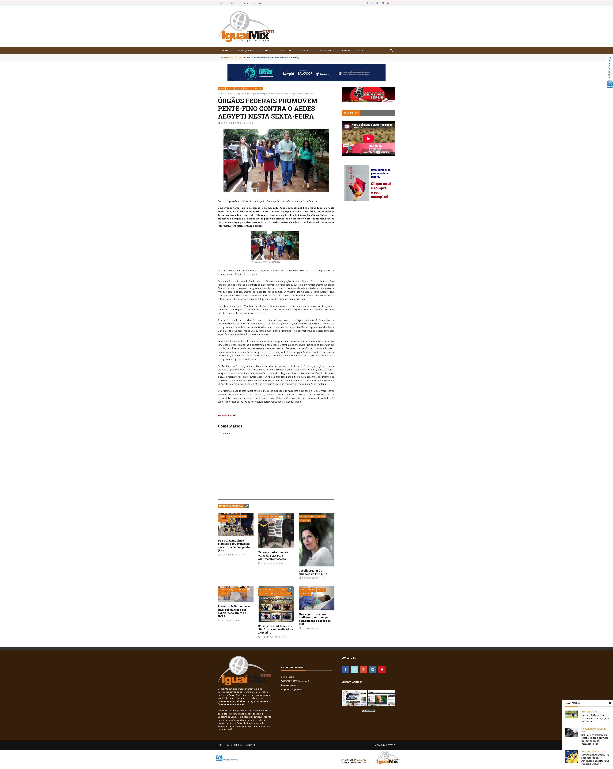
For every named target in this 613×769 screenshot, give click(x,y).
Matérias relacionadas (231, 506)
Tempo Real (257, 89)
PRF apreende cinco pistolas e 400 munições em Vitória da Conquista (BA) (234, 545)
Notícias (267, 50)
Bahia (222, 516)
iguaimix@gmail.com (293, 689)
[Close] (610, 703)
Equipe (232, 3)
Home (221, 3)
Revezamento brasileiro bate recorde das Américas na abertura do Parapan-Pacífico (595, 759)
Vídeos (346, 50)
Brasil (221, 89)
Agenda (304, 50)
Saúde (247, 89)
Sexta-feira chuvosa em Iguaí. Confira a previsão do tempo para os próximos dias (594, 739)
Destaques (231, 516)
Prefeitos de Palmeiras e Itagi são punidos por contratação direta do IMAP (234, 611)
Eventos (286, 50)
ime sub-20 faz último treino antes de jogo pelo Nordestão (595, 718)
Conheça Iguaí (245, 50)
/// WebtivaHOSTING (385, 745)
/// (246, 506)
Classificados (325, 50)
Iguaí (592, 729)
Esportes (264, 516)
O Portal (244, 3)
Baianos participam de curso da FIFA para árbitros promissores (273, 555)
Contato (258, 3)
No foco (230, 89)
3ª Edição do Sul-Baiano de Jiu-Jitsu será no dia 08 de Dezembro (275, 629)
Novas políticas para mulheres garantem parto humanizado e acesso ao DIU (315, 619)
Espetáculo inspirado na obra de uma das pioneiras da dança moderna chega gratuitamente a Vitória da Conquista (306, 57)
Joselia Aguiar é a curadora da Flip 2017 (313, 572)
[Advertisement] (276, 470)
